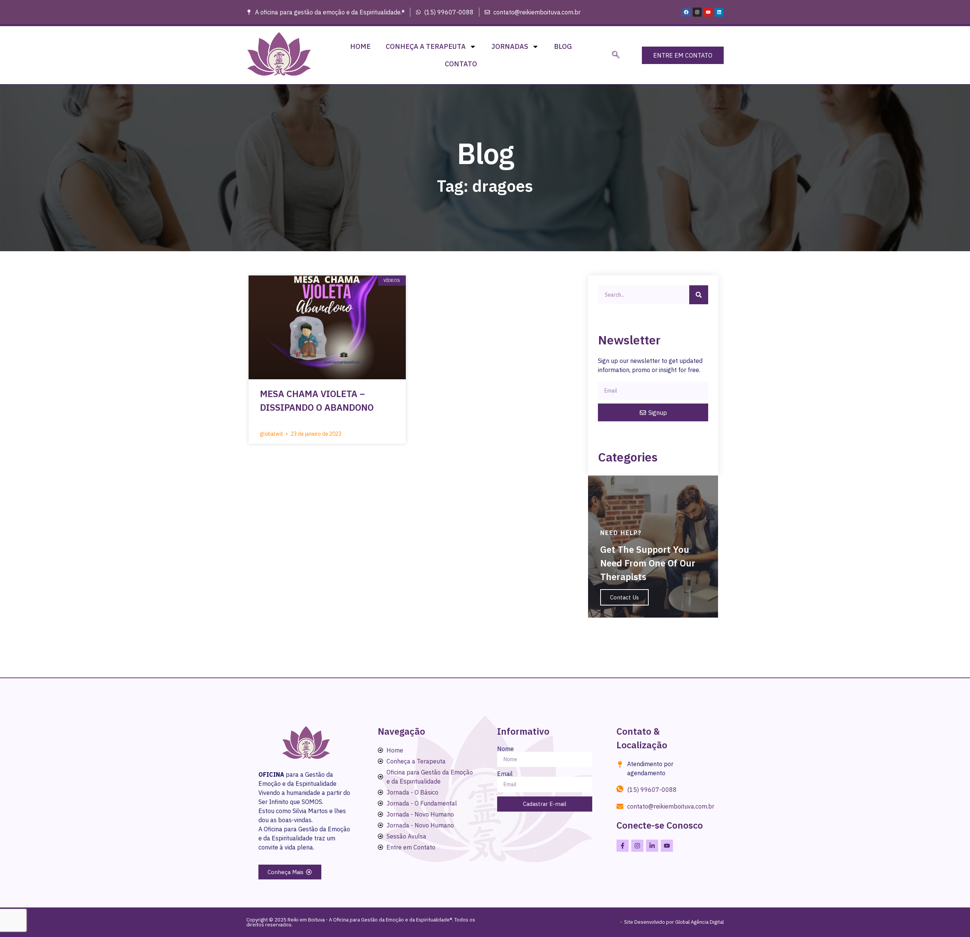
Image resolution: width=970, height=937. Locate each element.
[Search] (698, 294)
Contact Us (624, 597)
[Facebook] (686, 12)
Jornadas (509, 46)
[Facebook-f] (622, 846)
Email (505, 774)
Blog (563, 46)
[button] (615, 55)
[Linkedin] (719, 12)
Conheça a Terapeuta (426, 46)
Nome (505, 749)
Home (360, 46)
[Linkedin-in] (652, 846)
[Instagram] (697, 12)
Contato (461, 63)
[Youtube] (708, 12)
